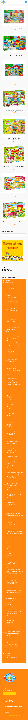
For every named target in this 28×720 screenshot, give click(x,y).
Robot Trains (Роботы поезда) (14, 513)
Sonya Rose (11, 422)
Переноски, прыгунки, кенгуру (13, 336)
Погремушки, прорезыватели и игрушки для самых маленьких (13, 371)
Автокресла (9, 286)
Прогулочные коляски (12, 306)
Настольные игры (10, 578)
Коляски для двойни (12, 310)
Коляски (8, 299)
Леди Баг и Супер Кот (14, 431)
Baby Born (11, 393)
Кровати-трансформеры (13, 324)
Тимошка (9, 555)
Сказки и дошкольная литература (12, 583)
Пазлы (7, 596)
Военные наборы (11, 465)
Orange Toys (11, 413)
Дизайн (9, 604)
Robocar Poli (10, 511)
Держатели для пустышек (13, 363)
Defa (10, 402)
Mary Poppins (12, 411)
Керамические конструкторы (14, 559)
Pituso (10, 415)
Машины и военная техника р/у (16, 480)
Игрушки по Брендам (11, 485)
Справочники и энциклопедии (14, 590)
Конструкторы (9, 537)
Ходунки (8, 340)
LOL (9, 408)
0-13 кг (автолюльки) (12, 288)
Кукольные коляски (11, 445)
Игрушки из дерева (10, 535)
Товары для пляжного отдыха (13, 646)
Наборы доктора (11, 450)
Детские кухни (10, 380)
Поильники (9, 357)
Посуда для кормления (12, 359)
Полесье (11, 436)
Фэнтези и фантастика (13, 588)
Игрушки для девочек (11, 378)
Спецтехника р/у (13, 483)
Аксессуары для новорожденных (13, 345)
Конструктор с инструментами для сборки (15, 566)
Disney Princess (12, 404)
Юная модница (10, 452)
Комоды (8, 312)
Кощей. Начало (12, 428)
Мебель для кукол (11, 448)
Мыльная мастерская (12, 613)
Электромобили (8, 661)
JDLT (8, 542)
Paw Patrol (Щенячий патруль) (14, 508)
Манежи (8, 331)
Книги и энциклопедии (11, 580)
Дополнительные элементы (14, 316)
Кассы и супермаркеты (12, 382)
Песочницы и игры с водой (12, 644)
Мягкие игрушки (9, 526)
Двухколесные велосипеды (12, 657)
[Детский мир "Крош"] (3, 2)
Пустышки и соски (11, 361)
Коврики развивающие (11, 366)
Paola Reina (11, 419)
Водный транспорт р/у (14, 474)
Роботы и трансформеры (13, 467)
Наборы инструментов (13, 461)
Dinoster (9, 489)
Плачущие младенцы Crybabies (13, 434)
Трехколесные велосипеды (12, 659)
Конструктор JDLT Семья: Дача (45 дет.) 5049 (14, 194)
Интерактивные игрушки (12, 529)
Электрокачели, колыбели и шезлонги (15, 342)
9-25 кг (8, 293)
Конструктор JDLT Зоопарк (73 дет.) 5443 (14, 55)
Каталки (8, 629)
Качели (7, 642)
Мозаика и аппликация (12, 609)
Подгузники (8, 374)
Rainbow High (12, 417)
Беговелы (8, 655)
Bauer (8, 539)
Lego (8, 544)
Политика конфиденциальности (13, 706)
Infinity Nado (10, 500)
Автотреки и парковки (12, 456)
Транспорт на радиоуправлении (15, 472)
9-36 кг (8, 295)
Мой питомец (10, 522)
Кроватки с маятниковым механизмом (13, 322)
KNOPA (10, 406)
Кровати (8, 315)
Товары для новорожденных (11, 284)
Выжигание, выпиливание (13, 600)
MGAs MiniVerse (11, 504)
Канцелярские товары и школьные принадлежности (14, 593)
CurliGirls (11, 399)
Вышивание (10, 618)
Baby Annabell (12, 390)
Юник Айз (11, 439)
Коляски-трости (11, 308)
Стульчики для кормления (12, 338)
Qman (8, 546)
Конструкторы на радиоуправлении (11, 563)
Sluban (8, 548)
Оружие (9, 463)
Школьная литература (13, 585)
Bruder (8, 487)
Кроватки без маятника (13, 319)
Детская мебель (10, 626)
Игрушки (6, 376)
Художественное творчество (14, 611)
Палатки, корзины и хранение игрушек (15, 631)
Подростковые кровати (13, 327)
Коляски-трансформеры (13, 303)
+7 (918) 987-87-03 (6, 269)
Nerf (8, 506)
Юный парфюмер (11, 624)
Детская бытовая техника (13, 384)
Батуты (8, 635)
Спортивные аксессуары (12, 639)
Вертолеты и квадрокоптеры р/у (13, 477)
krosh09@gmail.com (8, 702)
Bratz (10, 397)
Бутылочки (10, 354)
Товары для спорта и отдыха (11, 633)
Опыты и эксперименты (13, 615)
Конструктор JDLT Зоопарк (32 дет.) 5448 (14, 28)
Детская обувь (8, 280)
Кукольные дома (11, 443)
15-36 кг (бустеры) (11, 297)
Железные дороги (11, 458)
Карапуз (11, 426)
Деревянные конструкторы (14, 557)
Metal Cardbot (10, 502)
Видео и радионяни (11, 346)
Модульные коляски (12, 301)
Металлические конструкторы (15, 571)
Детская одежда (8, 282)
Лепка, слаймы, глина (12, 606)
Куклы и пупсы (10, 389)
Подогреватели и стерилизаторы (11, 352)
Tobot (8, 520)
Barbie (10, 395)
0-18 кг (8, 290)
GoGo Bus (9, 497)
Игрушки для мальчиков (11, 454)
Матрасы (8, 333)
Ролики (7, 648)
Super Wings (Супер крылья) (13, 517)
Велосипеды (7, 653)
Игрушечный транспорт (13, 470)
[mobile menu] (26, 2)
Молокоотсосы (11, 349)
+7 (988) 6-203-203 (7, 270)
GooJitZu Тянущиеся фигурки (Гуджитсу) (14, 495)
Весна (10, 424)
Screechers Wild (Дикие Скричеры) (15, 515)
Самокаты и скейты (11, 651)
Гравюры (9, 602)
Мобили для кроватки (11, 368)
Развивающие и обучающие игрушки (14, 531)
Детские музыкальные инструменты (15, 533)
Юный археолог (11, 622)
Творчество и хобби (11, 598)
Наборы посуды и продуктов (14, 386)
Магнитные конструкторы (14, 569)
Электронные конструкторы (14, 573)
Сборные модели (11, 620)
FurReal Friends (10, 492)
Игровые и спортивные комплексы (14, 637)
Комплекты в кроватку (11, 329)
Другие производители (14, 441)
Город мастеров (11, 551)
